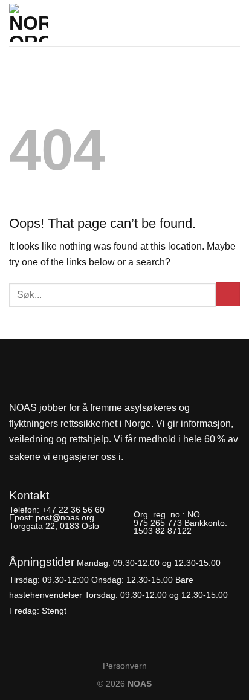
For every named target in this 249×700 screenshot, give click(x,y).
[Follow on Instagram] (156, 457)
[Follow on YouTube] (176, 457)
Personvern (125, 665)
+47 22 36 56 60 (73, 509)
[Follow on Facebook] (136, 457)
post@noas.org (65, 517)
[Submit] (228, 294)
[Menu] (232, 19)
